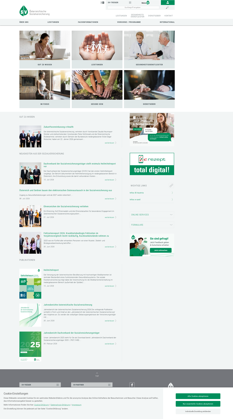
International (167, 22)
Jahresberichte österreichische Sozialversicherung (68, 304)
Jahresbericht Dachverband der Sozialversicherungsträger (72, 333)
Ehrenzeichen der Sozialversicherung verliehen (66, 206)
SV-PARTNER (78, 385)
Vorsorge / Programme (129, 22)
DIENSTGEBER (154, 16)
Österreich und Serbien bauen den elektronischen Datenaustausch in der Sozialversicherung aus (65, 190)
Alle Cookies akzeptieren (198, 396)
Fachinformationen (88, 22)
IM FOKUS (44, 104)
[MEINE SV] (147, 2)
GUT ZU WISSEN (45, 64)
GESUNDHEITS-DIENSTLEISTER (137, 16)
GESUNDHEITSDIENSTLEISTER (149, 64)
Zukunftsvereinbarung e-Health (59, 127)
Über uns (24, 22)
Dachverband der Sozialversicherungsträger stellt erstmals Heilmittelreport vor (80, 165)
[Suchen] (170, 7)
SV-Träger (113, 2)
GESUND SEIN (97, 104)
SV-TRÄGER (26, 385)
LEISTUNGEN (121, 16)
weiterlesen (109, 143)
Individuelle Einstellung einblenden (198, 411)
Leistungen (53, 22)
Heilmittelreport (51, 270)
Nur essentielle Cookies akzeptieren (198, 404)
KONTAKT (169, 16)
